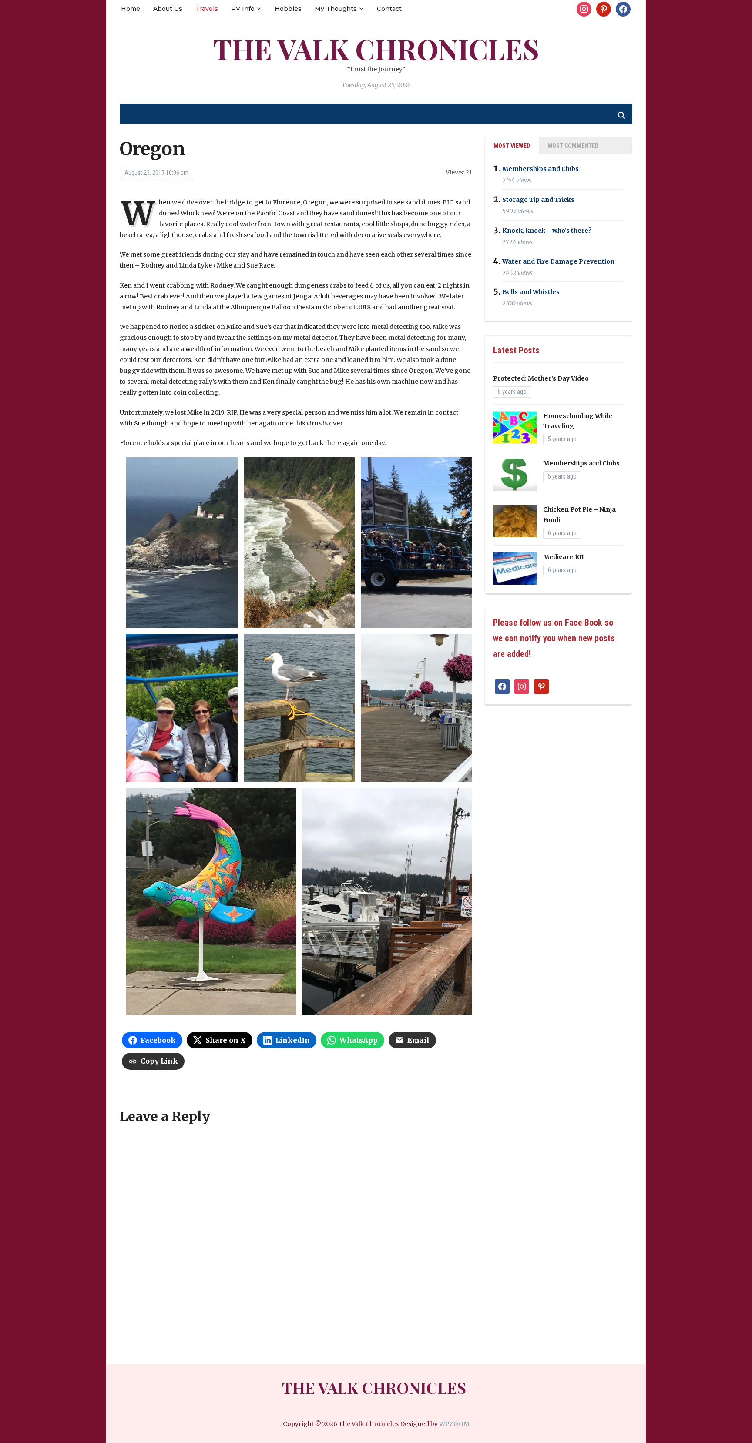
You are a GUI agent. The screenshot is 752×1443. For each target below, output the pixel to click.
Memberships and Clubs (540, 169)
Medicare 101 (563, 557)
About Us (167, 9)
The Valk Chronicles (376, 48)
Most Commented (572, 145)
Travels (206, 9)
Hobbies (288, 9)
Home (130, 9)
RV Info (243, 9)
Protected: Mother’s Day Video (541, 378)
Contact (389, 9)
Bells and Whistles (531, 292)
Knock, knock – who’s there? (547, 230)
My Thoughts (336, 9)
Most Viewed (512, 145)
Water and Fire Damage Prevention (558, 261)
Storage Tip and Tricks (538, 200)
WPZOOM (454, 1424)
